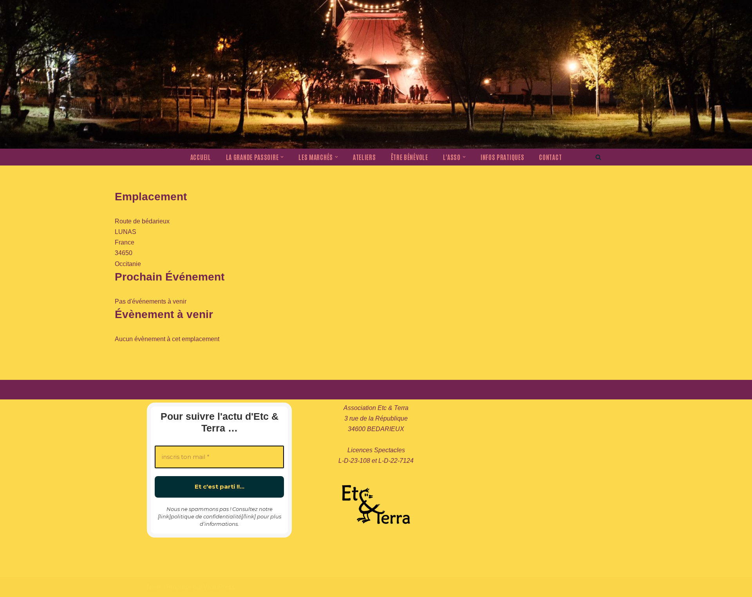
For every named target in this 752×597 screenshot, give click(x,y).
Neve (154, 587)
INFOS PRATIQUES (502, 157)
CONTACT (550, 157)
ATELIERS (364, 157)
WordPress (219, 587)
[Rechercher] (598, 157)
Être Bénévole (409, 157)
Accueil (200, 157)
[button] (282, 156)
